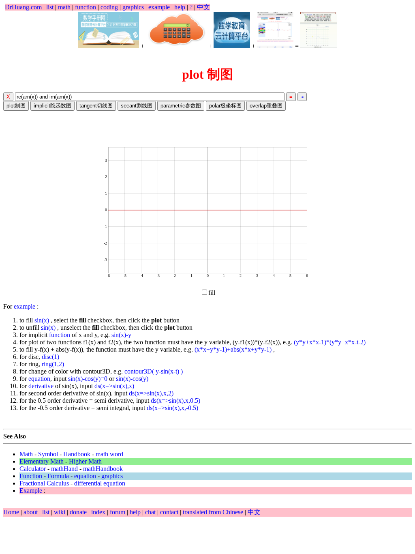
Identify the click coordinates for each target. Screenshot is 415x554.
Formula (58, 475)
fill (211, 292)
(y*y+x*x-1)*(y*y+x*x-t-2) (330, 342)
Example (30, 490)
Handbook (76, 454)
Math (26, 454)
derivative (40, 385)
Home (11, 512)
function (85, 7)
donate (79, 512)
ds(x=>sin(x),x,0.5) (175, 400)
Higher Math (85, 461)
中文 (203, 7)
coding (109, 7)
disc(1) (50, 356)
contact (170, 512)
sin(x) (42, 320)
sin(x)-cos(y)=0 (87, 378)
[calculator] (176, 30)
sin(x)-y (121, 334)
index (99, 512)
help (179, 7)
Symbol (48, 454)
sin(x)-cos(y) (132, 378)
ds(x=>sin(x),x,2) (151, 393)
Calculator (32, 468)
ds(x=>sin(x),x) (114, 385)
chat (151, 512)
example (159, 7)
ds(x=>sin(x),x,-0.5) (172, 407)
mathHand (64, 468)
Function (30, 475)
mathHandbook (103, 468)
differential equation (99, 483)
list (49, 7)
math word (109, 454)
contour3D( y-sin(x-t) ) (153, 371)
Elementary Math (41, 461)
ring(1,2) (53, 364)
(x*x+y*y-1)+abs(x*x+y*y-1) (234, 349)
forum (117, 512)
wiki (60, 512)
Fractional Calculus (44, 483)
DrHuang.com (23, 7)
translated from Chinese (213, 512)
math (64, 7)
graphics (133, 7)
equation (39, 378)
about (31, 512)
